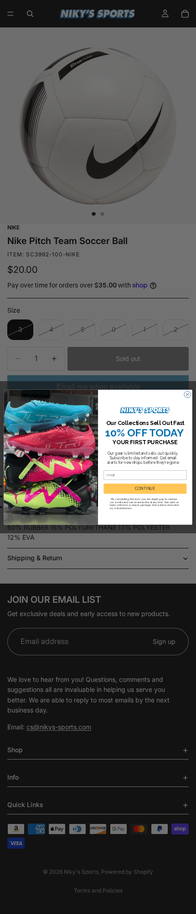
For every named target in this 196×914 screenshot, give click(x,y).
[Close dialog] (187, 394)
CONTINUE (145, 488)
